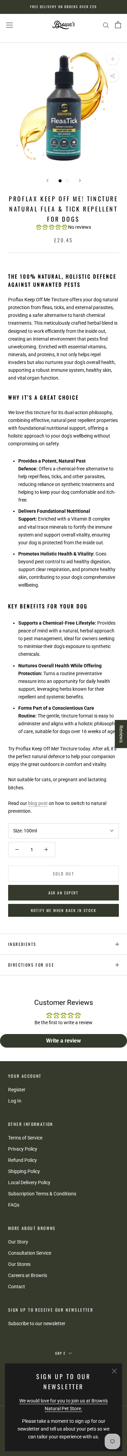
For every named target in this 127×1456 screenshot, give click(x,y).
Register (16, 1089)
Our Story (18, 1242)
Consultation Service (29, 1253)
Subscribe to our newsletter (36, 1323)
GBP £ (60, 1353)
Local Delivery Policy (29, 1182)
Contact (16, 1286)
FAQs (13, 1205)
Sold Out (63, 873)
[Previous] (47, 180)
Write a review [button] (63, 1040)
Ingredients (22, 944)
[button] (52, 227)
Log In (14, 1101)
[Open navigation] (9, 24)
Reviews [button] (121, 734)
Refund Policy (22, 1160)
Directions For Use (31, 965)
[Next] (80, 180)
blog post (38, 803)
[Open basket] (118, 24)
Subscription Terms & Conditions (42, 1193)
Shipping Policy (24, 1171)
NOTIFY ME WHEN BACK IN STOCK (63, 910)
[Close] (114, 1371)
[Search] (106, 25)
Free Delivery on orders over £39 (63, 6)
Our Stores (19, 1264)
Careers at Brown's (27, 1275)
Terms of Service (25, 1137)
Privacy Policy (22, 1149)
